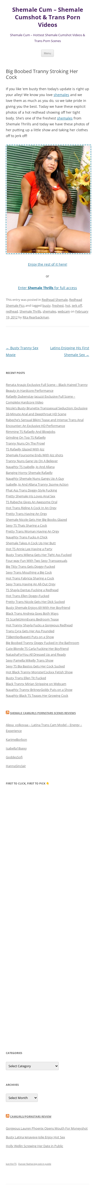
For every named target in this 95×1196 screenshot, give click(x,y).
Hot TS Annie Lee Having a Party (29, 549)
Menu (47, 53)
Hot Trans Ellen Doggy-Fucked (27, 596)
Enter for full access (47, 287)
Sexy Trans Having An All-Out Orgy (31, 584)
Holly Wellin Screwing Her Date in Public (34, 1146)
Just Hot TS (11, 1163)
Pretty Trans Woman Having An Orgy (32, 531)
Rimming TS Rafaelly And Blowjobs (30, 431)
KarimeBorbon (16, 739)
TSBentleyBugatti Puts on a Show (30, 637)
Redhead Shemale (55, 299)
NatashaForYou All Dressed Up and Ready (36, 654)
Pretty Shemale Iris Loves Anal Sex (30, 496)
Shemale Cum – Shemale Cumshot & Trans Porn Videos (47, 17)
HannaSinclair (16, 766)
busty (46, 305)
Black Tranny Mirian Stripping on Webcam (36, 684)
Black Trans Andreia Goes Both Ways (32, 613)
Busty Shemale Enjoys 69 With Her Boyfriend (38, 607)
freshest (58, 305)
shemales (61, 94)
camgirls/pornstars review (30, 1116)
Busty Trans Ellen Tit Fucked (26, 678)
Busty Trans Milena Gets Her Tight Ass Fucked (39, 555)
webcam (64, 311)
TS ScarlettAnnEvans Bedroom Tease (32, 619)
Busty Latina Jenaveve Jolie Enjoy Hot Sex (35, 1137)
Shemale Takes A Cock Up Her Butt (31, 543)
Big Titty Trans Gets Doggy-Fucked (30, 566)
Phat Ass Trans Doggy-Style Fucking (31, 490)
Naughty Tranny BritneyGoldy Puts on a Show (39, 689)
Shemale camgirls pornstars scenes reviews (43, 713)
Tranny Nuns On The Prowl (25, 443)
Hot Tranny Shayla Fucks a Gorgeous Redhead (39, 625)
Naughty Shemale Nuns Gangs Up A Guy (35, 478)
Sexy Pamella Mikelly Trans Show (29, 660)
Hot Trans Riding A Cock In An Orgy (31, 508)
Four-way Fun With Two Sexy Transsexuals (36, 560)
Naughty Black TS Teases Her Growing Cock (37, 695)
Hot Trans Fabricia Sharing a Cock (30, 578)
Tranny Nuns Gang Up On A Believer (32, 461)
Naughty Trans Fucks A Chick (27, 537)
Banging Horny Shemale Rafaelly (29, 472)
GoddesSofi (14, 757)
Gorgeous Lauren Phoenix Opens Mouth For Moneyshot (47, 1128)
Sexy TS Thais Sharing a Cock (26, 525)
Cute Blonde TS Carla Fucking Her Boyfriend (37, 648)
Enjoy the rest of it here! (47, 264)
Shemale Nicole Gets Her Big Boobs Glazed (36, 519)
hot (67, 305)
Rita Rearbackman (36, 317)
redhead (12, 311)
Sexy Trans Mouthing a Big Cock (29, 572)
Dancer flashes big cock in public (34, 1163)
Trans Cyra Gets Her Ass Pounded (30, 631)
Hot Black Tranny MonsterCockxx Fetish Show (39, 672)
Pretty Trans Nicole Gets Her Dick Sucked (35, 601)
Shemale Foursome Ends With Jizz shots (34, 455)
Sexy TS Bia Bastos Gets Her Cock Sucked (35, 666)
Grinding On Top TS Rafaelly (26, 437)
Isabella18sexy (16, 748)
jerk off (77, 305)
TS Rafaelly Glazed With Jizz (25, 449)
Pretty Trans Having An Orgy (26, 513)
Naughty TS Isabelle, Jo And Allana (30, 467)
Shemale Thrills (30, 311)
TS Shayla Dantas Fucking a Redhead (32, 590)
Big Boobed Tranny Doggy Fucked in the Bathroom (42, 643)
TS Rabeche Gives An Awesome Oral (31, 502)
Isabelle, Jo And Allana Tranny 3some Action (37, 484)
